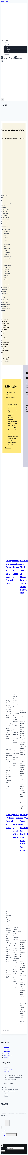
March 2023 (7, 1053)
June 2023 (6, 1047)
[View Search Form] (2, 60)
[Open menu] (2, 99)
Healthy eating (9, 51)
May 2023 (6, 1049)
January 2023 (7, 1057)
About (6, 43)
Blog (6, 1087)
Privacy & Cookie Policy (11, 1089)
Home (6, 40)
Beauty (8, 47)
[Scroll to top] (3, 1123)
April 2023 (7, 1051)
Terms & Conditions (10, 1091)
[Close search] (2, 1145)
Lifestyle (8, 49)
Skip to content (5, 1)
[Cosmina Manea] (10, 37)
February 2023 (8, 1055)
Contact (7, 54)
